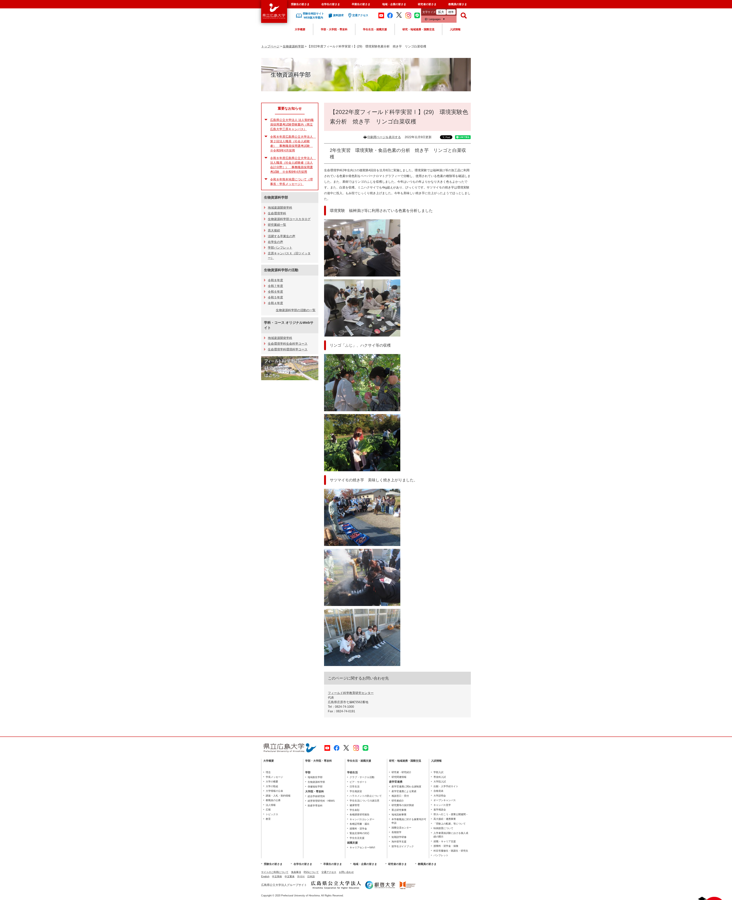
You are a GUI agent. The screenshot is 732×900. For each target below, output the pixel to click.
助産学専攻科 (315, 805)
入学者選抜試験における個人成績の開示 (450, 835)
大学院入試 (439, 781)
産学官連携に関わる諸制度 (406, 786)
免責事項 (296, 872)
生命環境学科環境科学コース (287, 349)
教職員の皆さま (457, 4)
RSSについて (311, 872)
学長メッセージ (274, 777)
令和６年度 (275, 291)
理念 (268, 772)
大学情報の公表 (274, 790)
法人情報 (271, 805)
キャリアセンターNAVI (362, 847)
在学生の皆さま (330, 4)
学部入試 (438, 772)
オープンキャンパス (444, 800)
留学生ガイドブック (403, 846)
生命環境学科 (277, 213)
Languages (435, 19)
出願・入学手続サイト (445, 786)
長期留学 (396, 832)
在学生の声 (275, 242)
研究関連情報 (399, 777)
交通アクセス (328, 872)
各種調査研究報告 (359, 814)
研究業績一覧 (277, 224)
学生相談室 (356, 791)
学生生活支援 (357, 838)
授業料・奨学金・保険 (445, 846)
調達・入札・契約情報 (278, 795)
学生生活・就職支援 (375, 29)
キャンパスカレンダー (362, 819)
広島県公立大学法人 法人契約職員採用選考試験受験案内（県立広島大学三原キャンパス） (292, 124)
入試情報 (455, 29)
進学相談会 (439, 809)
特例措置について (443, 828)
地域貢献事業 (399, 814)
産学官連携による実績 (404, 791)
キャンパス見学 (442, 805)
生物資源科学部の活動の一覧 (295, 310)
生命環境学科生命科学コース (287, 343)
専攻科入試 (439, 777)
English (265, 876)
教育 (268, 818)
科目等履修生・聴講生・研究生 (450, 850)
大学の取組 (272, 786)
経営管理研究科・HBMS (321, 800)
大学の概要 (272, 781)
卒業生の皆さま (361, 4)
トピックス (272, 814)
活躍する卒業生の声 (281, 236)
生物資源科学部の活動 (281, 270)
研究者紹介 (398, 800)
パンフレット (440, 855)
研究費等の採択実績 (403, 805)
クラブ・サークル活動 (362, 777)
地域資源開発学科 (280, 207)
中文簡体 (277, 876)
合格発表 (438, 790)
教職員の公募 (273, 800)
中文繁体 (290, 876)
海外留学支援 (399, 841)
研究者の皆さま (427, 4)
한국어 (301, 876)
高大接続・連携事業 (444, 818)
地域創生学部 (315, 777)
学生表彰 (355, 810)
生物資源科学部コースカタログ (289, 219)
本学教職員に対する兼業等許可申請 (409, 821)
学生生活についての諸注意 (364, 800)
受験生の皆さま (300, 4)
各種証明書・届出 (359, 823)
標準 (451, 12)
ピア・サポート (358, 782)
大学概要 (300, 29)
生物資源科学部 (293, 46)
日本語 (311, 876)
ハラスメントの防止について (366, 795)
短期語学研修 (399, 837)
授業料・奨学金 (358, 828)
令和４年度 (275, 303)
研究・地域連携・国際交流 (418, 29)
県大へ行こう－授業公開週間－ (450, 814)
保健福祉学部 (315, 786)
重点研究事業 (399, 810)
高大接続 (274, 230)
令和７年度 (275, 286)
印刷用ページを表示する (384, 137)
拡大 (441, 12)
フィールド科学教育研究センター (351, 693)
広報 (268, 809)
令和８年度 (275, 280)
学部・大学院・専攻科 (334, 29)
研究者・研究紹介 (401, 772)
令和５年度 (275, 297)
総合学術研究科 (316, 796)
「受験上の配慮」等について (449, 823)
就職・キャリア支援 (444, 841)
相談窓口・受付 (400, 795)
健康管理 (355, 805)
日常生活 (355, 786)
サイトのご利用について (274, 872)
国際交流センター (401, 827)
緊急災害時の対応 (359, 833)
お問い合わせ (346, 872)
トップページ (270, 46)
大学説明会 (439, 795)
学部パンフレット (280, 247)
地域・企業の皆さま (394, 4)
